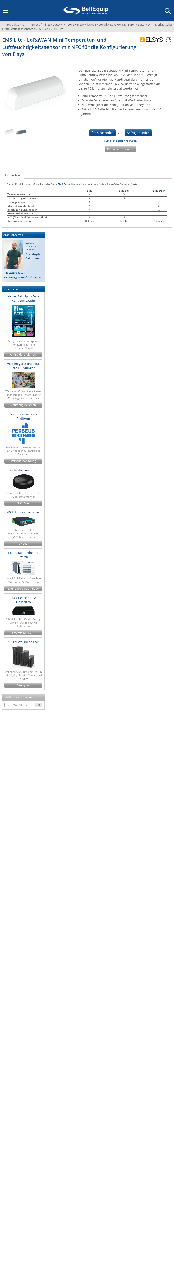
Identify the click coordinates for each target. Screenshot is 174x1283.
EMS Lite (124, 191)
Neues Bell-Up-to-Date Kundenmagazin (23, 298)
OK (38, 705)
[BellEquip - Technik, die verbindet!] (86, 11)
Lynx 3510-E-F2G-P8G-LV (23, 588)
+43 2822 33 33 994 (14, 272)
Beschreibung (13, 175)
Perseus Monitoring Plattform (23, 416)
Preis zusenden (102, 132)
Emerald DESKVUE (23, 633)
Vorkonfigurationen (23, 405)
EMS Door (159, 191)
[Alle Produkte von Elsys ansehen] (154, 39)
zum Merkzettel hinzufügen (120, 141)
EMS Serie (64, 184)
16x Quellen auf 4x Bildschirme (23, 600)
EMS (89, 191)
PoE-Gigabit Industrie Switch (23, 555)
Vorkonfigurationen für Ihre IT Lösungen (23, 366)
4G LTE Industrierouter (23, 512)
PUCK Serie (23, 503)
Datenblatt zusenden (120, 149)
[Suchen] (167, 10)
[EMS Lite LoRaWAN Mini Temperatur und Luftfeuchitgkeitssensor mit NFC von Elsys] (8, 132)
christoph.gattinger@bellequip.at (22, 277)
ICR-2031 (23, 544)
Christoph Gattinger (32, 256)
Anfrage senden (138, 132)
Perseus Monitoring (23, 461)
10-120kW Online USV (23, 642)
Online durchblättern (23, 354)
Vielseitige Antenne (23, 470)
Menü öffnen (5, 10)
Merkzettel (163, 24)
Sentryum (23, 685)
